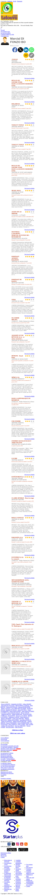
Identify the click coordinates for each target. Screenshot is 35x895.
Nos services (29, 867)
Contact (3, 857)
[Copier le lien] (31, 55)
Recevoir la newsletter (6, 750)
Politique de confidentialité (29, 881)
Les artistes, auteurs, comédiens (7, 883)
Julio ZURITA (19, 727)
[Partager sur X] (20, 49)
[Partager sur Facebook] (15, 49)
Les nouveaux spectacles (7, 866)
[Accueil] (7, 13)
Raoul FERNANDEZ (15, 711)
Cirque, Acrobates (18, 878)
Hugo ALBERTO (5, 704)
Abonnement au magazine (7, 876)
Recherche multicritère (6, 756)
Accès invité (4, 739)
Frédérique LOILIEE (14, 717)
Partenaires (3, 854)
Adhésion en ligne (17, 730)
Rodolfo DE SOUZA (11, 710)
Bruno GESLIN (25, 712)
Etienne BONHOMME (24, 707)
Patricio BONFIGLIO (12, 707)
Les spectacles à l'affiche (7, 753)
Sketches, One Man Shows (18, 866)
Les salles (3, 759)
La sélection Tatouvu (6, 763)
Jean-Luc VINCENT (20, 725)
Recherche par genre (6, 754)
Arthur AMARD (27, 704)
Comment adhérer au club (7, 34)
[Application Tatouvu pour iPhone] (11, 851)
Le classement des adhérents (8, 764)
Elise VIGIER (29, 724)
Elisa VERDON (12, 724)
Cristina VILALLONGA (7, 725)
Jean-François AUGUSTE (8, 705)
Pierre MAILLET (24, 717)
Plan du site (4, 855)
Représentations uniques (7, 757)
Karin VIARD (21, 724)
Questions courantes (6, 778)
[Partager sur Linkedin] (26, 49)
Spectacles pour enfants (19, 872)
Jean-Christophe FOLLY (13, 712)
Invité (14, 1)
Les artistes (3, 775)
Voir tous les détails (29, 78)
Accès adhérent (5, 737)
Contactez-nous (5, 36)
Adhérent (9, 1)
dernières (16, 747)
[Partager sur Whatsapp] (31, 49)
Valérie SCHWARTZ (6, 721)
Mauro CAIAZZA (6, 708)
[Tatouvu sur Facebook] (9, 845)
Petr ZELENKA (10, 727)
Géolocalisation (11, 759)
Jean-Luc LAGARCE (21, 715)
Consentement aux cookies (29, 884)
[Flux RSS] (26, 845)
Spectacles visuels (18, 869)
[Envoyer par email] (26, 55)
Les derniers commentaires (7, 769)
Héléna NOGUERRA (13, 720)
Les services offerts (5, 33)
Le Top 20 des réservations (7, 766)
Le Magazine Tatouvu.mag (7, 874)
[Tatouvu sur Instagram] (17, 845)
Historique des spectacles (7, 773)
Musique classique (18, 887)
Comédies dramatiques (19, 862)
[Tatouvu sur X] (13, 845)
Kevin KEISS (11, 715)
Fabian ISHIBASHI (17, 714)
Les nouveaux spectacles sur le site (9, 746)
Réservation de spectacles (8, 861)
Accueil (3, 30)
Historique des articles (6, 772)
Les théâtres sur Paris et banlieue (7, 870)
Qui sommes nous (5, 31)
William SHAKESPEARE (20, 721)
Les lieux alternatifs (6, 760)
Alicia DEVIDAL (22, 710)
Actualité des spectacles (7, 879)
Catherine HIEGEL (6, 714)
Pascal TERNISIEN (11, 723)
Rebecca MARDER (6, 718)
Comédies (18, 860)
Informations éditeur (6, 853)
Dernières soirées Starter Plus (8, 748)
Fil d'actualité (4, 744)
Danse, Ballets (17, 889)
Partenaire (19, 1)
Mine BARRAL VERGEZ (22, 705)
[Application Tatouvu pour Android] (23, 851)
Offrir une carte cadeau (17, 733)
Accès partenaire (5, 740)
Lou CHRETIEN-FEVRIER (18, 708)
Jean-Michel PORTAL (25, 720)
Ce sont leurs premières (7, 747)
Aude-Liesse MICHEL (18, 718)
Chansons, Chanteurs (18, 881)
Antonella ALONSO (16, 704)
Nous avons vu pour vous (7, 767)
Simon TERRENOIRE (23, 723)
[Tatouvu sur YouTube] (21, 845)
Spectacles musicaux (18, 884)
